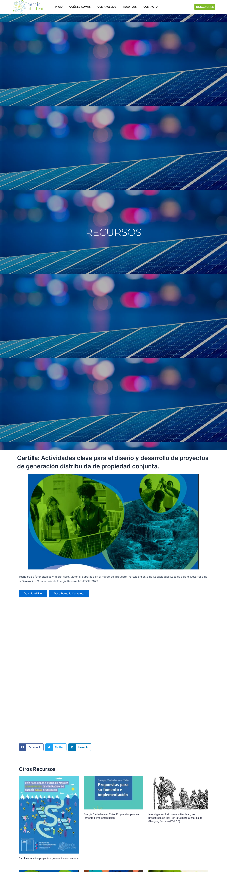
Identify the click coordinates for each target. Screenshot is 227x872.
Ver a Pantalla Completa (69, 593)
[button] (31, 747)
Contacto (150, 6)
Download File (33, 593)
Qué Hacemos (106, 6)
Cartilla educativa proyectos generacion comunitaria (48, 858)
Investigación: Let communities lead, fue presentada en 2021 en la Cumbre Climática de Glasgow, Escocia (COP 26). (175, 818)
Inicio (59, 6)
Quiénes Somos (80, 6)
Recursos (130, 6)
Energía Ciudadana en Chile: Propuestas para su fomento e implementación (111, 816)
